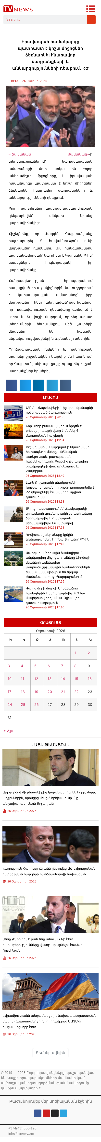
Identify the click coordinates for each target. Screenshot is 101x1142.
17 (9, 692)
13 (49, 679)
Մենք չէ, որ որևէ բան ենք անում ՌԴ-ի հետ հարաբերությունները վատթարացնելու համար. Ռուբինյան (42, 944)
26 (36, 704)
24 (10, 704)
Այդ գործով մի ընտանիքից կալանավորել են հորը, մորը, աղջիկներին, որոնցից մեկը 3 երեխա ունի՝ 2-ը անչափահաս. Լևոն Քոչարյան (49, 797)
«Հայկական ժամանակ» (49, 154)
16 (90, 679)
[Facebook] (37, 1113)
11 (22, 679)
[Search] (91, 19)
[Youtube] (46, 1113)
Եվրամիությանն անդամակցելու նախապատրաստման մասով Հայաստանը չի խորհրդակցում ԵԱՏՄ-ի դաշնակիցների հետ (49, 1021)
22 (76, 692)
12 (36, 679)
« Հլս (8, 730)
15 (76, 679)
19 (36, 692)
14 (63, 679)
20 (50, 692)
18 (23, 692)
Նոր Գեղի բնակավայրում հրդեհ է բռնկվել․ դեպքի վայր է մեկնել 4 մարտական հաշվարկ (54, 430)
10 (10, 679)
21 (63, 692)
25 (23, 704)
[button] (11, 385)
